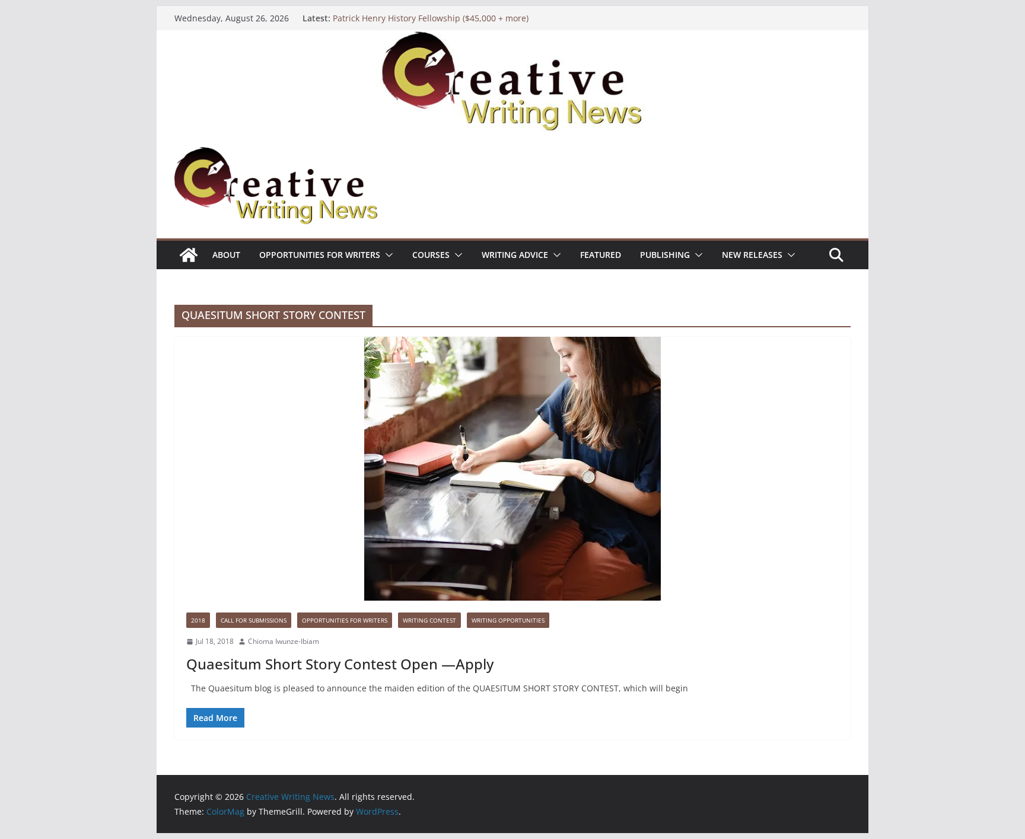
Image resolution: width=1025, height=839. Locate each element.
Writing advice (515, 254)
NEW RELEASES (752, 254)
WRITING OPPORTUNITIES (508, 620)
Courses (431, 254)
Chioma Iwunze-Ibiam (283, 641)
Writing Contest (429, 620)
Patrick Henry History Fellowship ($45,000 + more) (431, 18)
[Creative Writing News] (512, 38)
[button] (386, 255)
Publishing (665, 254)
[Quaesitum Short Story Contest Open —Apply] (512, 469)
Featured (600, 254)
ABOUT (226, 254)
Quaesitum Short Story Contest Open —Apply (340, 664)
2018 (198, 620)
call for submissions (254, 620)
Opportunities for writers (319, 254)
